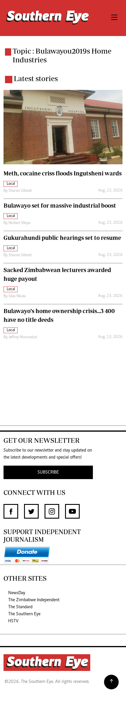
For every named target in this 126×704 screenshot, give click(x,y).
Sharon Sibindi (20, 191)
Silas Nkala (16, 296)
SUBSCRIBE (48, 472)
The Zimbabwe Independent (33, 600)
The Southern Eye (24, 614)
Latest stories (36, 78)
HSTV (13, 621)
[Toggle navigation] (114, 18)
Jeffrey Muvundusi (22, 337)
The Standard (20, 607)
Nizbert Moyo (19, 223)
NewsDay (16, 593)
